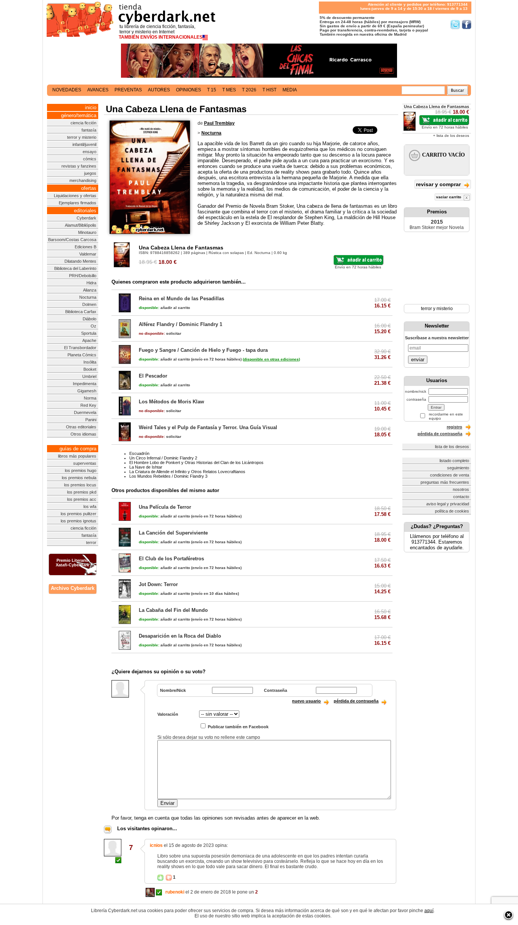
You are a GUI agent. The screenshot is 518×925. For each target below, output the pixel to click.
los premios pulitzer (78, 513)
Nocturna (87, 297)
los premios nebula (79, 477)
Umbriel (89, 376)
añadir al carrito (164, 308)
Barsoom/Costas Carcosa (72, 239)
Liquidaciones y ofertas (75, 195)
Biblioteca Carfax (80, 311)
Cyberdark (86, 218)
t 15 (211, 89)
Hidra (91, 283)
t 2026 (249, 89)
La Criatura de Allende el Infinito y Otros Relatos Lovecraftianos (187, 471)
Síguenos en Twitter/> (455, 24)
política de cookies (452, 511)
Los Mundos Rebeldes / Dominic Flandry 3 (168, 476)
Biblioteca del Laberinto (75, 268)
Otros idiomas (83, 434)
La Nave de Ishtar (145, 467)
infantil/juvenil (84, 144)
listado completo (454, 460)
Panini (90, 419)
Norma (90, 398)
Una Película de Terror (165, 507)
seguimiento (458, 468)
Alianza (89, 290)
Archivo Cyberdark (72, 588)
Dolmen (89, 304)
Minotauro (87, 232)
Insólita (89, 362)
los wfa (89, 506)
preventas (128, 89)
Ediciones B (85, 247)
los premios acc (81, 499)
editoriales (85, 210)
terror (91, 542)
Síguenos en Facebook (466, 24)
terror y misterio (81, 137)
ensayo (89, 151)
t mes (229, 89)
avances (97, 89)
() (271, 359)
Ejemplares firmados (77, 203)
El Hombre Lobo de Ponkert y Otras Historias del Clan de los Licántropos (196, 462)
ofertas (88, 188)
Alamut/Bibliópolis (80, 225)
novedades (66, 89)
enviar (417, 359)
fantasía (89, 130)
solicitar (160, 333)
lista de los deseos (452, 446)
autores (159, 89)
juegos (90, 173)
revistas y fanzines (78, 166)
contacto (461, 496)
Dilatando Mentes (80, 261)
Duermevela (85, 412)
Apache (89, 340)
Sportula (88, 333)
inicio (90, 107)
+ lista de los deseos (451, 135)
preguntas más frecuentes (445, 482)
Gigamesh (86, 391)
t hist (269, 89)
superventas (84, 463)
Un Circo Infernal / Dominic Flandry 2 (163, 458)
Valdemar (87, 254)
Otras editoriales (81, 427)
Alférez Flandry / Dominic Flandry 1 (180, 324)
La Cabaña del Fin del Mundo (173, 610)
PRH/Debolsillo (82, 275)
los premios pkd (81, 492)
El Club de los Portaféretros (171, 558)
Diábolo (89, 319)
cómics (89, 159)
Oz (93, 326)
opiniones (188, 89)
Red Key (88, 405)
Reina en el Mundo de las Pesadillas (181, 298)
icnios (156, 845)
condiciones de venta (449, 475)
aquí (428, 910)
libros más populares (77, 456)
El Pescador (153, 376)
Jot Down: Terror (158, 584)
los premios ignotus (78, 521)
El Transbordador (80, 347)
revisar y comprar (439, 184)
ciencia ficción (83, 123)
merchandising (82, 180)
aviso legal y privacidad (447, 504)
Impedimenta (84, 383)
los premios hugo (80, 470)
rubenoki (174, 892)
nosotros (461, 489)
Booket (89, 369)
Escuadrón (139, 453)
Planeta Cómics (81, 355)
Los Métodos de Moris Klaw (171, 401)
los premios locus (80, 485)
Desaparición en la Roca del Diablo (180, 636)
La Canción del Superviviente (173, 533)
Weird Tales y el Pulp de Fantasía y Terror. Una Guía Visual (208, 427)
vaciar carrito (449, 197)
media (290, 89)
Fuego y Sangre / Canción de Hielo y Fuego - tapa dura (203, 350)
